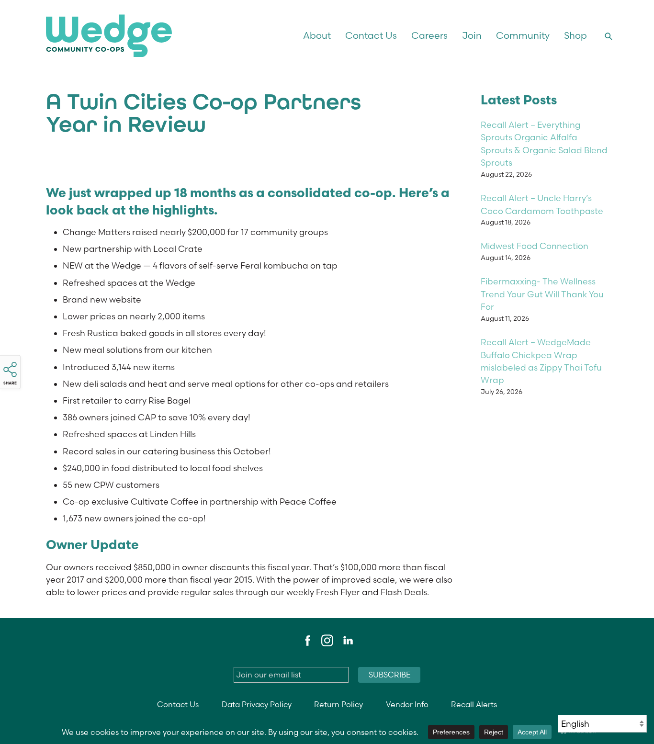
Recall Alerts (474, 704)
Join (472, 35)
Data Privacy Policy (257, 704)
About (317, 35)
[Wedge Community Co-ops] (154, 35)
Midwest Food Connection (534, 246)
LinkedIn (347, 640)
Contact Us (371, 35)
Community (523, 35)
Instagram (327, 640)
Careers (429, 35)
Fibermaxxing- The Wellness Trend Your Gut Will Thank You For (542, 294)
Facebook (306, 640)
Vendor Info (407, 704)
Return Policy (338, 704)
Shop (575, 35)
